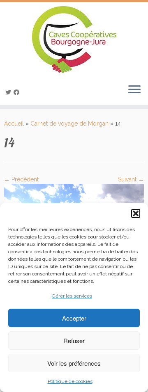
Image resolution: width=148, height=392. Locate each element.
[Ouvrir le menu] (134, 90)
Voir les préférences (74, 363)
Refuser (74, 340)
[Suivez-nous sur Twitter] (9, 92)
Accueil (14, 123)
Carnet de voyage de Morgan (69, 123)
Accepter (74, 318)
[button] (136, 213)
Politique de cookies (70, 381)
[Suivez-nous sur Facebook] (18, 92)
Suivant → (131, 179)
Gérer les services (72, 296)
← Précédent (21, 179)
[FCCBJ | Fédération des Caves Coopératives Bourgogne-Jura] (74, 39)
